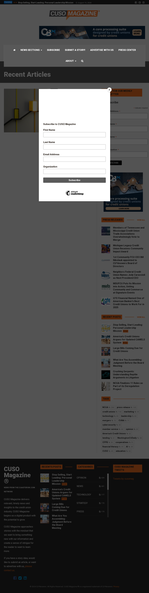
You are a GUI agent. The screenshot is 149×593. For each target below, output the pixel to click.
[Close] (109, 90)
